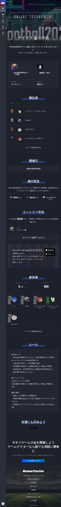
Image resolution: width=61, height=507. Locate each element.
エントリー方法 (33, 212)
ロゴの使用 (33, 500)
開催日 (33, 160)
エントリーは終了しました (33, 237)
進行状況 (33, 181)
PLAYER (3, 16)
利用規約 (33, 490)
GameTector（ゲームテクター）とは (33, 475)
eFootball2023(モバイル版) (21, 73)
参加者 (33, 277)
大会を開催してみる (33, 461)
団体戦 (44, 73)
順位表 (33, 97)
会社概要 (33, 482)
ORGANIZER (3, 22)
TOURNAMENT (3, 10)
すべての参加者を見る (33, 331)
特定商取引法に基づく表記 (33, 497)
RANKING (3, 28)
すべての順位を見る (33, 147)
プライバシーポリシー (33, 493)
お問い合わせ (33, 486)
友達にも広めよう (33, 422)
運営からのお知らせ (33, 479)
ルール (33, 344)
